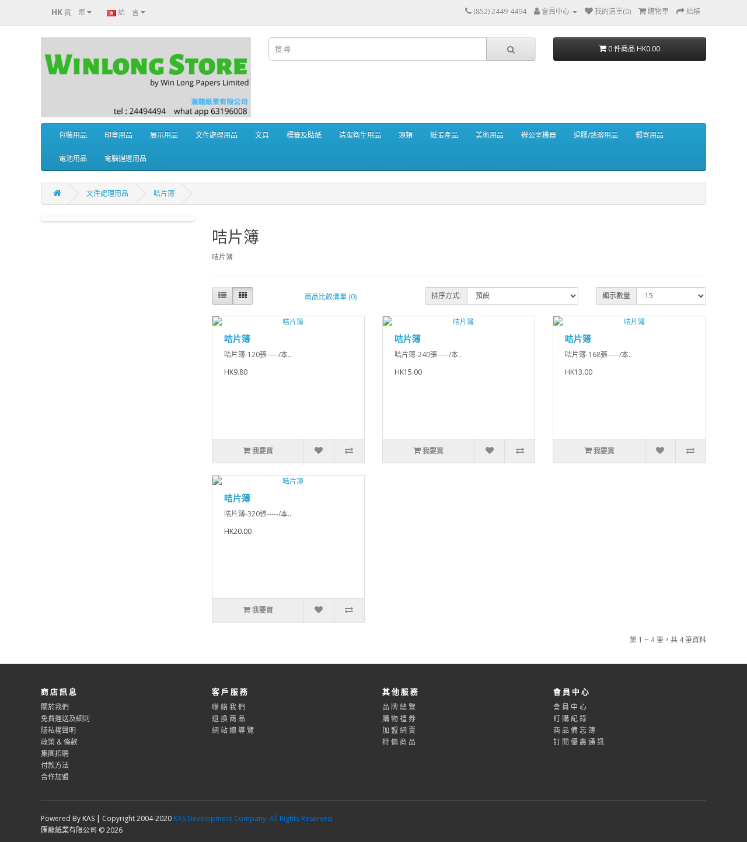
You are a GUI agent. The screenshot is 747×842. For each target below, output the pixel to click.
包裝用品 (73, 135)
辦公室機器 (538, 135)
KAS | (92, 818)
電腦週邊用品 (125, 158)
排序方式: (446, 296)
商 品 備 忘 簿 (574, 730)
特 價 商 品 (399, 742)
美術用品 (490, 135)
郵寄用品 (650, 135)
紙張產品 (444, 135)
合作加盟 (55, 777)
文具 (262, 135)
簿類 (406, 135)
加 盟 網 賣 (399, 730)
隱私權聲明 (58, 730)
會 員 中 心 (570, 707)
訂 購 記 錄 (570, 719)
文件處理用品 (217, 135)
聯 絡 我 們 (228, 707)
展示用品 (164, 135)
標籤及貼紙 (304, 135)
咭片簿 (163, 193)
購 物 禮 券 (399, 719)
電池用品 (73, 158)
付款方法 (55, 765)
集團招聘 (55, 754)
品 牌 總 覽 (399, 707)
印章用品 (118, 135)
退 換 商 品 (228, 719)
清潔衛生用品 (360, 135)
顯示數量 (616, 296)
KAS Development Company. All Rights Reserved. (253, 818)
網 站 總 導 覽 (233, 730)
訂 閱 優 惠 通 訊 (578, 742)
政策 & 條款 (59, 742)
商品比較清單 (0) (331, 297)
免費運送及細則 (65, 719)
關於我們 (55, 707)
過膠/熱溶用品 (596, 135)
